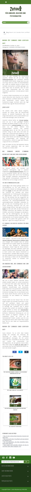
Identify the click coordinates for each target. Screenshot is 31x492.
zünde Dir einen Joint (21, 344)
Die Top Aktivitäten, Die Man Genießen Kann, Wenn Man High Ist (15, 442)
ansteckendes (24, 309)
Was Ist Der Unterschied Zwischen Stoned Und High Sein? (15, 436)
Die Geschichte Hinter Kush (15, 426)
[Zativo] (16, 6)
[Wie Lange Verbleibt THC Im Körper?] (15, 382)
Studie (9, 190)
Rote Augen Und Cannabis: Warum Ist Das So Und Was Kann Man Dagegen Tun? (15, 373)
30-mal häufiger (23, 120)
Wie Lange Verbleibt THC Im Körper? (15, 390)
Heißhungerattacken (7, 79)
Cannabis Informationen (17, 47)
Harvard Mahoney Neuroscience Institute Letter (15, 240)
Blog (7, 32)
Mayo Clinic (21, 135)
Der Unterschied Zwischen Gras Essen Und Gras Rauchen (15, 409)
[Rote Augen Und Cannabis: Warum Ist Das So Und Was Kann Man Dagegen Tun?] (15, 364)
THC (8, 185)
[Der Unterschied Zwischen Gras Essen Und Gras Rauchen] (15, 401)
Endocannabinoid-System (16, 171)
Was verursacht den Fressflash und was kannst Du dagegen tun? (15, 439)
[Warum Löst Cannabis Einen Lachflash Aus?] (15, 50)
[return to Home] (4, 32)
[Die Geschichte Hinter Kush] (15, 419)
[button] (14, 352)
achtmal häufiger (16, 125)
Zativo (9, 489)
